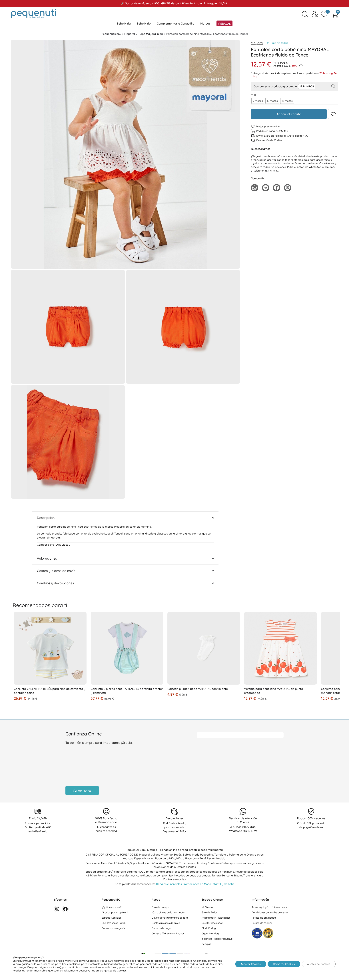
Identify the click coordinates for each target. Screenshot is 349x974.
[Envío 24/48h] (38, 811)
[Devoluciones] (174, 811)
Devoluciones (174, 818)
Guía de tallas (279, 43)
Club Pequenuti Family (114, 923)
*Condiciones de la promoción (168, 912)
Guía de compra (161, 907)
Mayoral (129, 34)
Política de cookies (262, 923)
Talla (254, 95)
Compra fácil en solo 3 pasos (168, 933)
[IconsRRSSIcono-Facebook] (65, 909)
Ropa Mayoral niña (151, 34)
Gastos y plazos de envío (166, 923)
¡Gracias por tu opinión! (115, 912)
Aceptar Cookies (251, 964)
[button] (125, 265)
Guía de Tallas (209, 912)
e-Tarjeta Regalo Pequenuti (217, 938)
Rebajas (206, 944)
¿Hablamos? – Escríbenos (216, 917)
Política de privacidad (264, 917)
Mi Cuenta (207, 907)
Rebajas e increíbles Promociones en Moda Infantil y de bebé (195, 884)
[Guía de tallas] (268, 43)
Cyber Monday (210, 933)
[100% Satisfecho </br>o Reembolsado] (106, 811)
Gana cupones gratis (113, 928)
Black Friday (209, 928)
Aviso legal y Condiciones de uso (270, 907)
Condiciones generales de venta (270, 912)
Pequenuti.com (111, 34)
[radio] (258, 101)
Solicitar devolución (212, 923)
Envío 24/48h (38, 818)
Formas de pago (161, 928)
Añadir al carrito (289, 114)
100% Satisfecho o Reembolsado (106, 820)
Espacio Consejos (111, 917)
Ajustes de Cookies (318, 964)
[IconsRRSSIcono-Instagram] (57, 909)
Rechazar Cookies (284, 964)
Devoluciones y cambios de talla (170, 917)
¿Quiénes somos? (111, 907)
